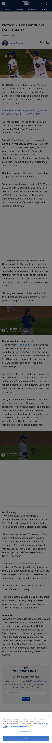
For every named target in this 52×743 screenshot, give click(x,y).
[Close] (49, 715)
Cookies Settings (26, 731)
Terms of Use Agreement (19, 726)
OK (26, 738)
